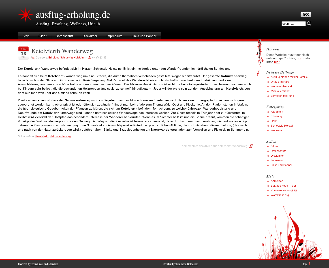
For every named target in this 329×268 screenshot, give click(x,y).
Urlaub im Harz (280, 81)
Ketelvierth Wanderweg (62, 50)
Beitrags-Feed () (283, 185)
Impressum (114, 36)
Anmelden (277, 181)
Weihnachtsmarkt (281, 86)
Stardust (53, 264)
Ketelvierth (41, 136)
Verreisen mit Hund (282, 95)
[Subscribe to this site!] (306, 16)
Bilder (42, 36)
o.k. (299, 58)
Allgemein (277, 111)
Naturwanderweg (60, 136)
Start (26, 36)
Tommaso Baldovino (186, 264)
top (305, 264)
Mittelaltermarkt (280, 91)
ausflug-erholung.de (73, 14)
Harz (274, 121)
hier (277, 62)
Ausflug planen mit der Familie (289, 77)
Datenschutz (64, 36)
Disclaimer (90, 36)
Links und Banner (144, 36)
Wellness (276, 130)
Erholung (54, 57)
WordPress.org (280, 195)
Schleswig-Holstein (72, 57)
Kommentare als (284, 190)
